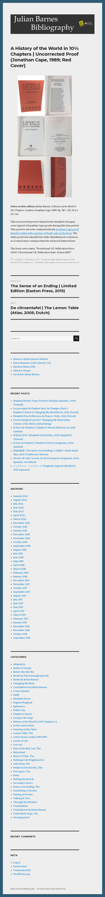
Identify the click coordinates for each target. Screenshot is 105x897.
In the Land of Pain (23, 725)
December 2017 (21, 580)
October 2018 (20, 542)
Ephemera (19, 706)
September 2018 (21, 546)
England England (22, 702)
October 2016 (20, 634)
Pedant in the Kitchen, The (28, 767)
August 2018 (19, 549)
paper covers (55, 262)
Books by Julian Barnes (52, 259)
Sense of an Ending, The (26, 786)
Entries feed (20, 866)
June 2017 (18, 603)
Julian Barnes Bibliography (23, 889)
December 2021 (21, 523)
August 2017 (19, 595)
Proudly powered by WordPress (51, 889)
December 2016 (21, 626)
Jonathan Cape (42, 262)
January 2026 (20, 496)
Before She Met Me (23, 671)
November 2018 (21, 538)
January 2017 (20, 622)
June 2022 (18, 507)
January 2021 (20, 530)
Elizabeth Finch (21, 698)
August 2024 (20, 500)
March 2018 (19, 568)
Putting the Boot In (23, 779)
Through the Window (25, 802)
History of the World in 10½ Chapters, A (35, 721)
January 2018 (20, 576)
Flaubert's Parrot (22, 714)
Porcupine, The (21, 771)
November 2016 (21, 630)
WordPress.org (21, 874)
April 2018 (18, 565)
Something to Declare (25, 790)
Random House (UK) (24, 366)
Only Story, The (21, 763)
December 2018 (21, 534)
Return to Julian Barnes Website (30, 359)
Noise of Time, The (23, 756)
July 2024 (18, 503)
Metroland (19, 752)
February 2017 (20, 618)
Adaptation (19, 664)
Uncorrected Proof (70, 262)
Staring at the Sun (23, 794)
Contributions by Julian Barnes (30, 687)
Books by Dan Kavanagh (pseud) (31, 675)
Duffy (16, 694)
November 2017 (21, 584)
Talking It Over (21, 798)
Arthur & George (22, 668)
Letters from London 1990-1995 (30, 737)
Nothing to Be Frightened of (28, 760)
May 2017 (18, 607)
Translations (20, 806)
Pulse (16, 775)
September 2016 (21, 637)
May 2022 (18, 511)
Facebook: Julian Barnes (26, 374)
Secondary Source (23, 783)
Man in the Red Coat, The (27, 748)
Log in (16, 862)
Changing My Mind (23, 683)
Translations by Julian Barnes (29, 809)
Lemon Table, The (23, 733)
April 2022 (19, 515)
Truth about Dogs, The (25, 813)
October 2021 (20, 526)
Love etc (17, 744)
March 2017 (19, 614)
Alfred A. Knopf (21, 370)
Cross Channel (21, 691)
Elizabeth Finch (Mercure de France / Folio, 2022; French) (44, 416)
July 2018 (18, 553)
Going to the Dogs (23, 717)
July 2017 (18, 599)
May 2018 (18, 561)
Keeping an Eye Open (25, 729)
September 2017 (21, 591)
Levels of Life (20, 740)
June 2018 (18, 557)
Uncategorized (21, 817)
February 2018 (20, 572)
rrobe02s (19, 259)
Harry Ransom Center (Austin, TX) (32, 363)
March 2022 (19, 519)
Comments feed (21, 870)
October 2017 (20, 588)
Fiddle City (19, 710)
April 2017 (18, 611)
